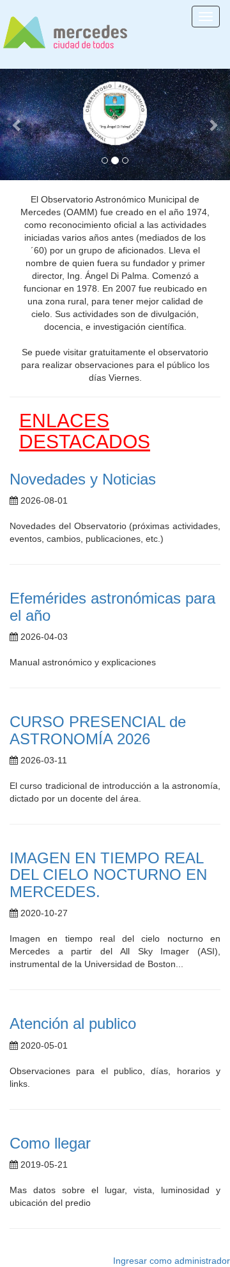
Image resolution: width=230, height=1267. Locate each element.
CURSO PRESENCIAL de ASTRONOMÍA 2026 (98, 730)
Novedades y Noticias (83, 479)
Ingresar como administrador (171, 1261)
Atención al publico (73, 1023)
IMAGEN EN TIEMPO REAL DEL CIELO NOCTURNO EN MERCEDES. (108, 874)
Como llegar (50, 1143)
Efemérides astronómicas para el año (112, 606)
